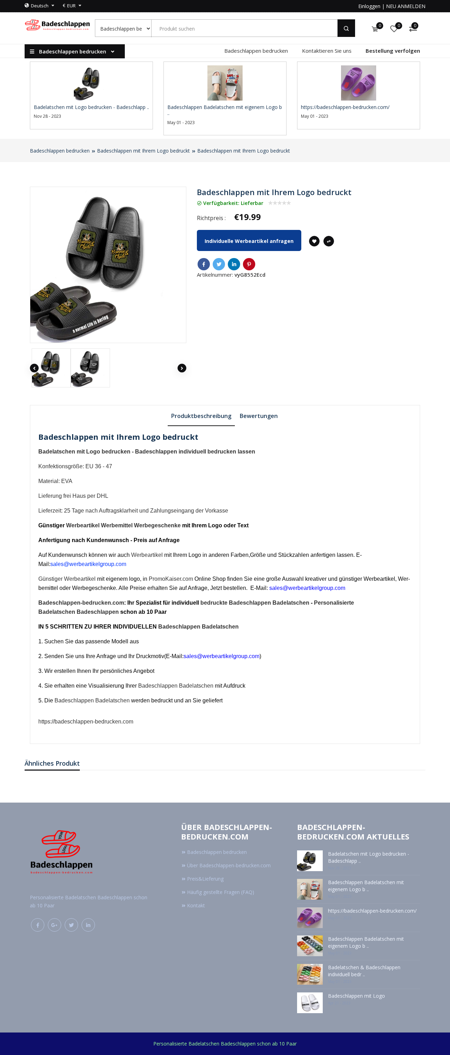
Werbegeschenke (157, 525)
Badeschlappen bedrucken (256, 50)
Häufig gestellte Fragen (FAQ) (220, 892)
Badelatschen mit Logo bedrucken (84, 452)
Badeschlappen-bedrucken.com (81, 603)
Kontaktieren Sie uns (327, 50)
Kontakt (196, 905)
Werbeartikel (82, 525)
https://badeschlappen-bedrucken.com (85, 722)
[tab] (201, 415)
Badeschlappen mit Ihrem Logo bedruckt (143, 150)
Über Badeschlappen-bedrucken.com (229, 865)
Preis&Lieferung (205, 878)
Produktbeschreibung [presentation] (201, 416)
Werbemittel (117, 525)
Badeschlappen (98, 612)
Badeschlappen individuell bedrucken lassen (195, 452)
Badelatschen (290, 603)
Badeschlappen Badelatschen (198, 627)
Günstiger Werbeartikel (67, 579)
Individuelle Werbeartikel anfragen (249, 241)
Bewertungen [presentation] (259, 416)
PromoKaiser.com (171, 579)
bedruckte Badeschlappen (235, 603)
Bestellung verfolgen (393, 50)
